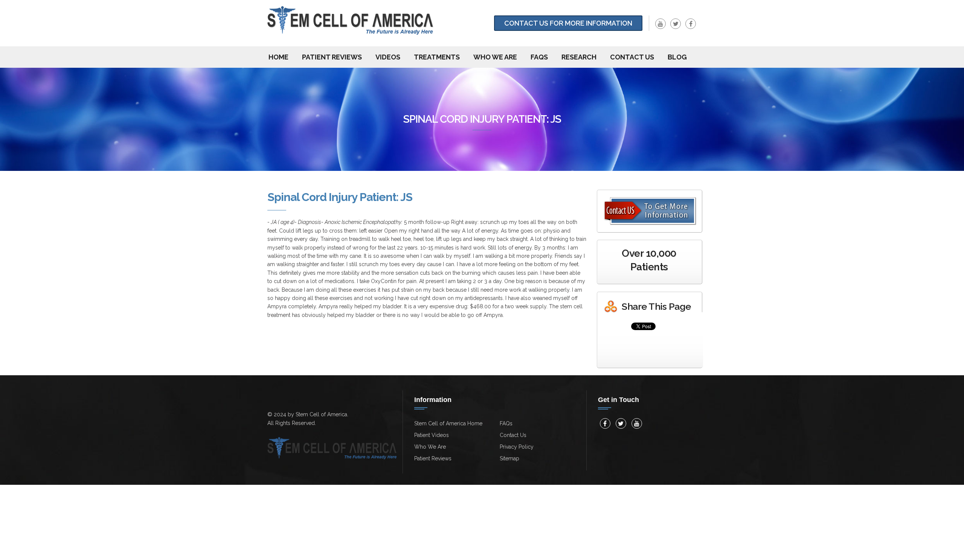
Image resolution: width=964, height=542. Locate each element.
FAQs (539, 57)
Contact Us (513, 435)
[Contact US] (650, 211)
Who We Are (495, 57)
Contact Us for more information (568, 23)
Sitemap (509, 458)
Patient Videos (431, 435)
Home (278, 57)
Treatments (437, 57)
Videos (387, 57)
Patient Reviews (332, 57)
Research (578, 57)
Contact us (632, 57)
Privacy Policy (517, 447)
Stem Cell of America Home (448, 423)
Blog (677, 57)
